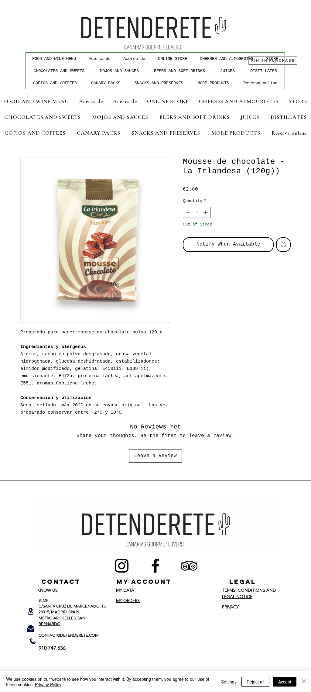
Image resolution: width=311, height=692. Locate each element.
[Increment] (206, 212)
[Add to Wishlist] (283, 244)
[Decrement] (187, 212)
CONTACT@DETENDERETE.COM (69, 635)
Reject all (255, 682)
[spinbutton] (196, 212)
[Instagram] (121, 565)
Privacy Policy (48, 684)
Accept (284, 682)
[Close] (303, 681)
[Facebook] (155, 565)
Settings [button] (229, 682)
